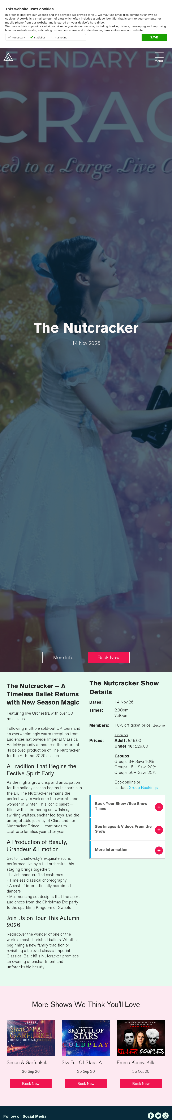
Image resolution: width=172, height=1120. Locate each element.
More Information (111, 849)
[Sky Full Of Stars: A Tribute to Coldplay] (86, 1037)
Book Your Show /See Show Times (121, 806)
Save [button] (154, 37)
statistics (40, 37)
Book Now (109, 657)
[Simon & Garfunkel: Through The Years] (31, 1037)
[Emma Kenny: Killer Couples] (141, 1037)
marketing (61, 37)
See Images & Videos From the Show (123, 828)
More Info (63, 657)
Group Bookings (143, 787)
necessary (18, 37)
